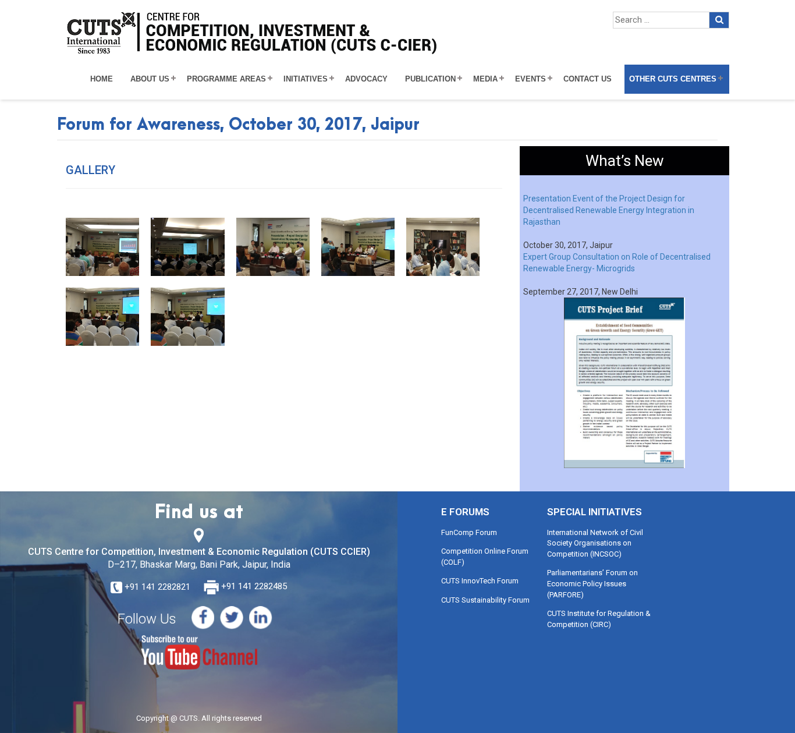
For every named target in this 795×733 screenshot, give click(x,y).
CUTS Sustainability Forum (485, 600)
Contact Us (587, 79)
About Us (149, 79)
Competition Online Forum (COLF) (484, 556)
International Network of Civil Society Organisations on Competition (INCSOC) (595, 543)
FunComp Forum (469, 532)
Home (101, 79)
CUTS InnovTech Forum (480, 580)
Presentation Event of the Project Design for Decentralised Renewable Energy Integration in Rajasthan (608, 210)
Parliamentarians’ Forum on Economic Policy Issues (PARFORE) (592, 583)
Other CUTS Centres (672, 79)
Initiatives (305, 79)
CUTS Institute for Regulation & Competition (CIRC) (599, 619)
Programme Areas (226, 79)
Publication (430, 79)
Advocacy (366, 79)
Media (485, 79)
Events (530, 79)
